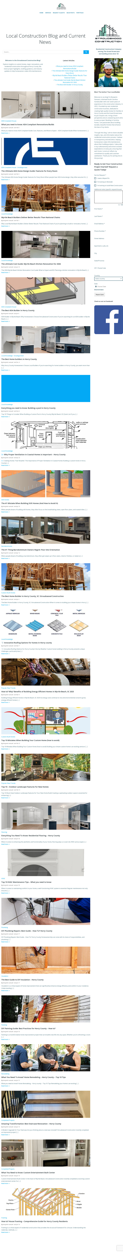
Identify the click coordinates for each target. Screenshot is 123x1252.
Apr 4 (17, 599)
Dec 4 (18, 362)
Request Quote (100, 294)
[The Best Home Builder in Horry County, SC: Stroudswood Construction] (45, 577)
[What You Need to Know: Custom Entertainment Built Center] (45, 1153)
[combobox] (108, 279)
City (95, 253)
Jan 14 (18, 1127)
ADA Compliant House (8, 121)
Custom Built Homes (8, 593)
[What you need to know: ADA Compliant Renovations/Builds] (45, 105)
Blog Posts (70, 13)
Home (41, 13)
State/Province (99, 261)
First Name (98, 209)
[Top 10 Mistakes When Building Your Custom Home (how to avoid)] (45, 721)
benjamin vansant (8, 127)
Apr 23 (18, 457)
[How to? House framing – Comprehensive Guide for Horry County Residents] (45, 1202)
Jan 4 (17, 313)
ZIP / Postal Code (100, 268)
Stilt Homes (5, 500)
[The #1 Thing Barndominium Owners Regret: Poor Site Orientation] (45, 530)
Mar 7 (18, 646)
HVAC (3, 879)
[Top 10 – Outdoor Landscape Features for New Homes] (45, 767)
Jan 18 (18, 839)
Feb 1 (17, 220)
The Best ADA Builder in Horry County (70, 85)
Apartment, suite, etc (101, 246)
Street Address (99, 238)
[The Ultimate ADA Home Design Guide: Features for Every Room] (45, 151)
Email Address (99, 224)
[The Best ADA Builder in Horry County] (45, 291)
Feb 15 (18, 790)
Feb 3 (17, 174)
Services (48, 13)
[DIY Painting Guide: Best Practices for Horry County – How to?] (45, 1009)
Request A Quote (59, 13)
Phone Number (100, 231)
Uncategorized (22, 167)
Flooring (4, 832)
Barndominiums (6, 546)
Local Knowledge (7, 214)
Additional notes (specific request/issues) (108, 189)
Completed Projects (7, 1120)
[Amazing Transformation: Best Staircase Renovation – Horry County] (45, 1104)
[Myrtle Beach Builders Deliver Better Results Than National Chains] (45, 198)
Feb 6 (17, 127)
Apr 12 (18, 553)
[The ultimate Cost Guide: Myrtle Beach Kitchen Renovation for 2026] (45, 244)
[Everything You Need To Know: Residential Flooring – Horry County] (45, 816)
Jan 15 (18, 1080)
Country (97, 275)
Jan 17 (18, 934)
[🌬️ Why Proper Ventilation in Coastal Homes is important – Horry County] (45, 435)
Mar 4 (18, 694)
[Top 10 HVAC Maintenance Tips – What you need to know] (45, 862)
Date (96, 284)
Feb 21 (18, 743)
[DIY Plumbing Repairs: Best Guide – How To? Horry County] (45, 911)
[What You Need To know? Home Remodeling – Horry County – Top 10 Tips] (45, 1058)
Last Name (98, 216)
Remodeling (5, 1074)
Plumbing (4, 927)
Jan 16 (18, 1031)
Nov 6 (18, 411)
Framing (4, 1218)
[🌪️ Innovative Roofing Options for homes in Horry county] (45, 623)
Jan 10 (18, 267)
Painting (4, 1025)
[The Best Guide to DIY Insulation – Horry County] (45, 960)
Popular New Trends (8, 688)
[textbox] (107, 278)
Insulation (4, 976)
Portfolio (79, 13)
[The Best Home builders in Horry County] (45, 340)
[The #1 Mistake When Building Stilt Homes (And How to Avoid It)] (45, 484)
